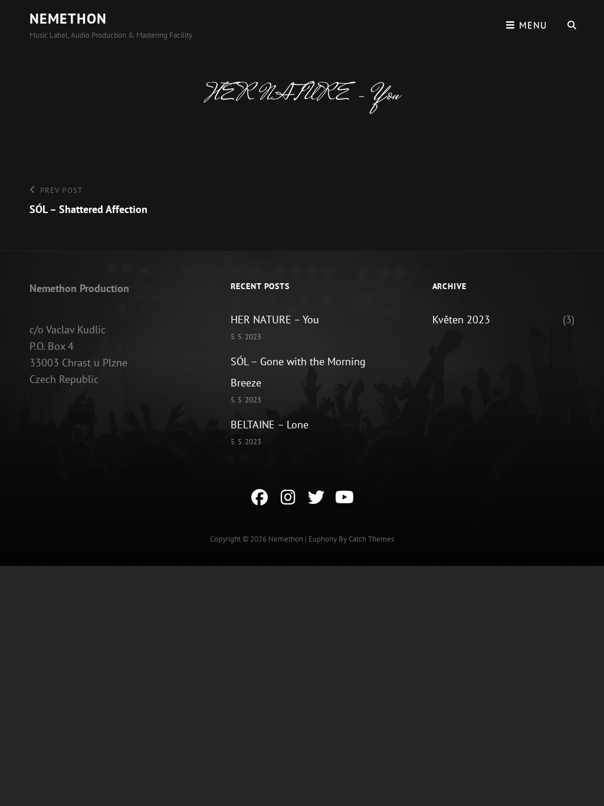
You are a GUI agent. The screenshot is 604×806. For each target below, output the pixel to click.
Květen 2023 (461, 319)
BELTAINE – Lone (269, 424)
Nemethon (68, 18)
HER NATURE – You (275, 319)
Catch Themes (371, 539)
